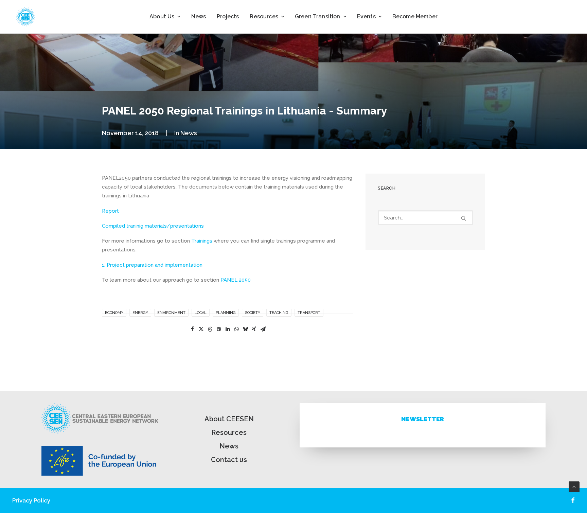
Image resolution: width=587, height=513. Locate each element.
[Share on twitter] (201, 329)
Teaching (278, 313)
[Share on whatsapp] (236, 329)
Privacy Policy (31, 500)
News (198, 16)
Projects (228, 16)
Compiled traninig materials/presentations (153, 226)
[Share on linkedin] (228, 329)
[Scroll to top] (574, 486)
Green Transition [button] (317, 16)
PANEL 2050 (235, 280)
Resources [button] (264, 16)
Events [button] (366, 16)
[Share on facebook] (192, 329)
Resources (229, 432)
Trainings (201, 241)
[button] (463, 218)
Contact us (229, 460)
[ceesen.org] (25, 16)
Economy (114, 313)
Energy (140, 313)
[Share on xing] (254, 329)
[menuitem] (165, 16)
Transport (309, 313)
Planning (226, 313)
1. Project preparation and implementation (152, 265)
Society (252, 313)
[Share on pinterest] (219, 329)
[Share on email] (263, 329)
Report (110, 211)
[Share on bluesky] (245, 329)
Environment (171, 313)
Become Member (415, 16)
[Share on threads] (210, 329)
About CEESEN (229, 419)
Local (201, 313)
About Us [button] (161, 16)
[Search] (425, 217)
